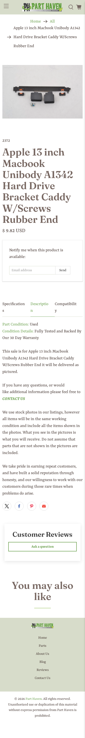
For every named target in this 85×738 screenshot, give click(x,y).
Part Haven (34, 699)
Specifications (13, 307)
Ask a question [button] (42, 547)
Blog (42, 662)
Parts (42, 646)
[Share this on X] (6, 506)
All (52, 21)
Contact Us (42, 678)
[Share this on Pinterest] (31, 506)
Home (35, 21)
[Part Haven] (42, 7)
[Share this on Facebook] (19, 506)
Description (39, 307)
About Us (42, 654)
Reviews (43, 670)
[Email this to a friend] (43, 506)
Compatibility (65, 307)
